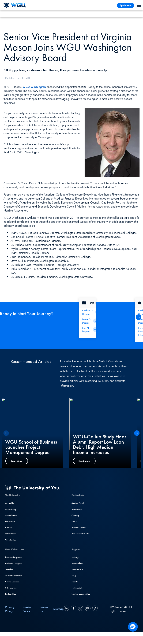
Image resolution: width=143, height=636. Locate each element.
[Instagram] (80, 609)
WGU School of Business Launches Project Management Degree (31, 447)
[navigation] (139, 5)
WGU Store (10, 533)
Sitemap (58, 609)
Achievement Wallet (80, 533)
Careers (8, 527)
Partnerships (10, 593)
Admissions (77, 509)
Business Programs (13, 557)
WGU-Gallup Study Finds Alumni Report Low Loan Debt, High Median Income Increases (99, 444)
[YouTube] (87, 609)
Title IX (74, 521)
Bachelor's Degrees (13, 563)
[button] (138, 317)
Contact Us (44, 609)
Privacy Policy (10, 609)
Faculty (75, 581)
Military (75, 557)
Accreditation (11, 515)
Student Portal (78, 503)
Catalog (75, 515)
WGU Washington (34, 87)
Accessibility (10, 509)
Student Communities (81, 593)
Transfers (9, 569)
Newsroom (10, 521)
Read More (16, 461)
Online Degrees (12, 581)
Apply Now (125, 5)
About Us (9, 503)
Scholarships (11, 587)
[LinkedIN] (67, 609)
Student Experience (13, 575)
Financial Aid (77, 569)
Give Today (10, 539)
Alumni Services (79, 527)
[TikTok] (94, 609)
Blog (74, 575)
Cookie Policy (27, 609)
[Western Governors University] (15, 5)
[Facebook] (73, 609)
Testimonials (77, 587)
